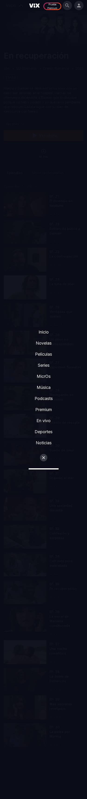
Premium (43, 409)
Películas (43, 354)
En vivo (43, 420)
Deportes (43, 431)
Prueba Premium (52, 6)
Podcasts (44, 398)
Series (43, 365)
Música (44, 387)
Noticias (44, 442)
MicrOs (44, 376)
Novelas (44, 343)
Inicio (44, 332)
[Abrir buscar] (67, 5)
